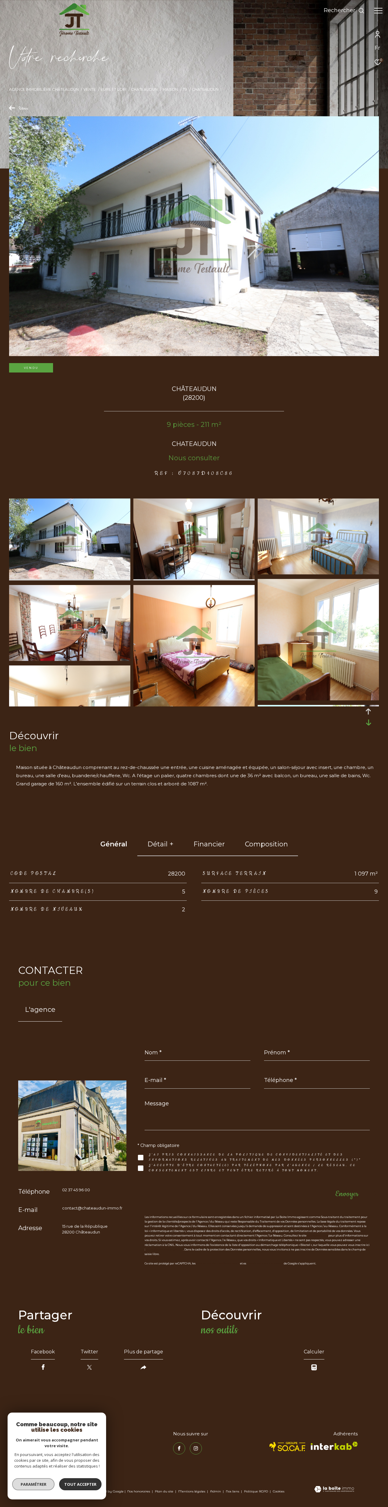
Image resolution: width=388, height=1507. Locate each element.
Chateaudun (144, 89)
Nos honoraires (138, 1491)
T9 (184, 89)
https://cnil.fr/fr (317, 1235)
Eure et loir (113, 89)
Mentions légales (192, 1491)
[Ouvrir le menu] (378, 10)
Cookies (278, 1491)
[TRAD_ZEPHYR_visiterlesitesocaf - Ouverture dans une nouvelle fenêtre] (287, 1446)
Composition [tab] (266, 844)
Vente (89, 89)
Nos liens (233, 1491)
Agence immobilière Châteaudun (44, 89)
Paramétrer (33, 1484)
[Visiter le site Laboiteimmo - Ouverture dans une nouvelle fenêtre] (334, 1489)
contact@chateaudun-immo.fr (92, 1208)
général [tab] (113, 844)
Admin (216, 1491)
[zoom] (69, 577)
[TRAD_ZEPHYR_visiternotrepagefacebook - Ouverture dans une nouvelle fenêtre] (179, 1448)
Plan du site (164, 1491)
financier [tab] (209, 844)
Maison (170, 89)
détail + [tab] (160, 844)
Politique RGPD (256, 1491)
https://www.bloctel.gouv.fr (164, 1249)
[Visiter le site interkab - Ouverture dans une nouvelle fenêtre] (334, 1446)
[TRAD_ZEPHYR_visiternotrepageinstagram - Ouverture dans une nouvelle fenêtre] (196, 1448)
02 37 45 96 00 (76, 1189)
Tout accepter (80, 1484)
